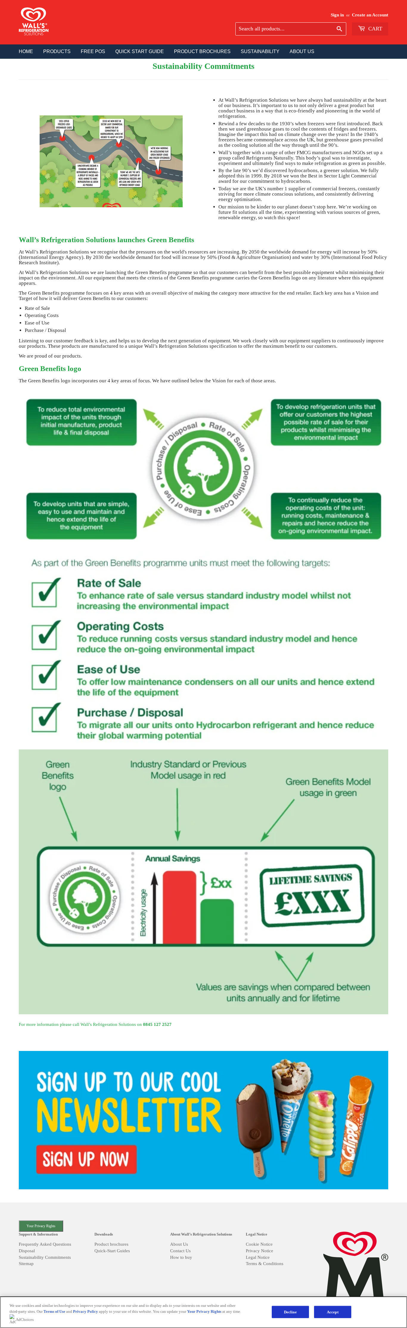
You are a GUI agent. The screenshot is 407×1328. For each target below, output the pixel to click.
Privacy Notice (259, 1250)
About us (302, 51)
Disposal (27, 1250)
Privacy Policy (85, 1311)
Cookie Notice (259, 1244)
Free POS (93, 51)
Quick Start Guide (139, 51)
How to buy (181, 1257)
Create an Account (370, 14)
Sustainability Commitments (45, 1257)
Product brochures (111, 1244)
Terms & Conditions (264, 1263)
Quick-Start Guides (112, 1250)
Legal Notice (258, 1257)
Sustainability (260, 51)
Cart (374, 29)
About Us (179, 1244)
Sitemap (26, 1263)
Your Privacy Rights (41, 1226)
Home (26, 51)
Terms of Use (54, 1311)
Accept (332, 1312)
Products (57, 51)
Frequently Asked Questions (45, 1244)
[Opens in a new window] (203, 1121)
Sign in (337, 14)
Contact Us (180, 1250)
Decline (290, 1312)
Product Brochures (202, 51)
